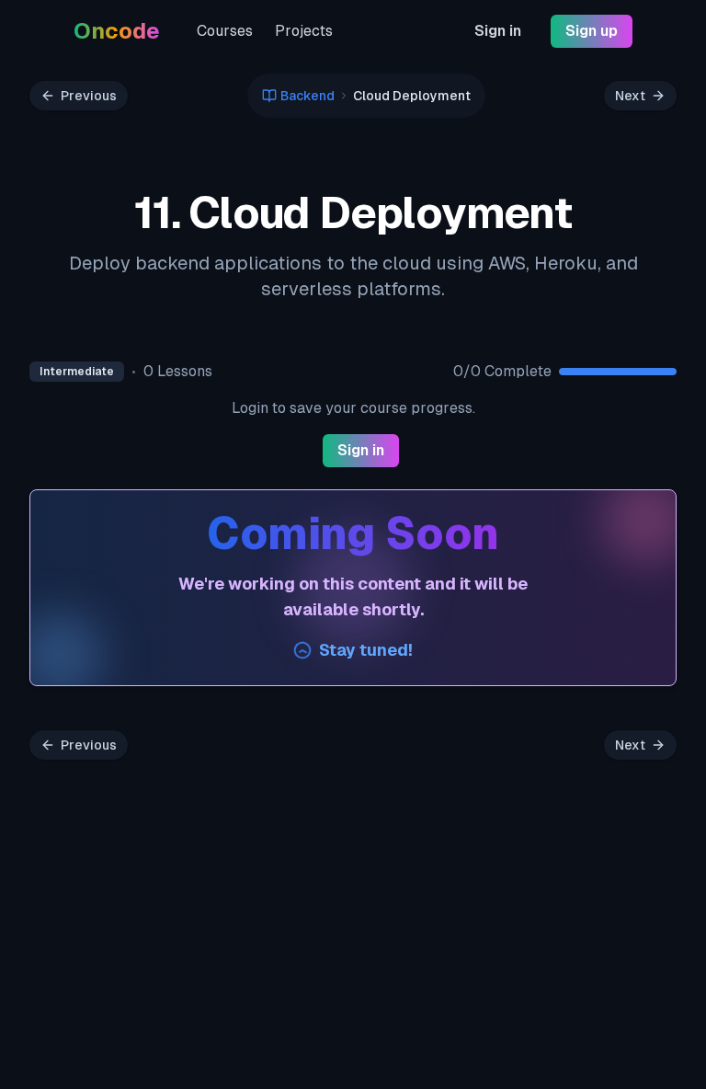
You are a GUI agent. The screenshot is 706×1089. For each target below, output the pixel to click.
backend (307, 95)
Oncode (117, 30)
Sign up (591, 31)
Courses (225, 31)
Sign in (497, 31)
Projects (304, 31)
